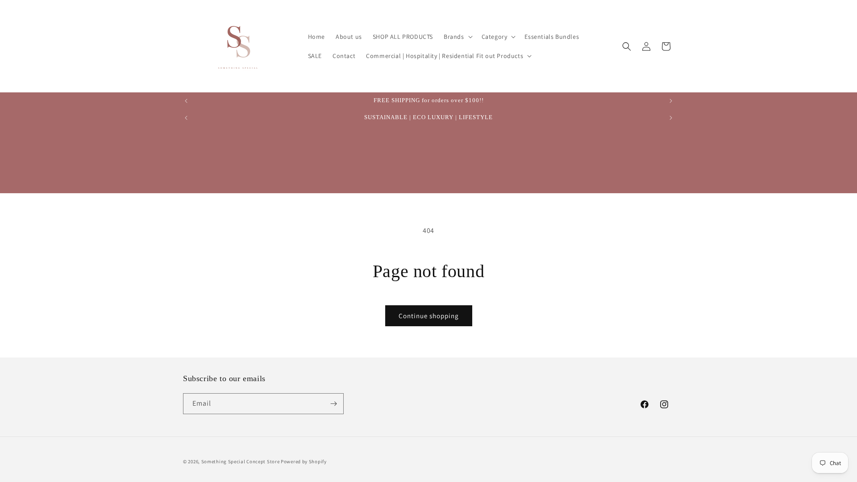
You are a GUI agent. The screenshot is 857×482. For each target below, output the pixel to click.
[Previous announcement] (186, 100)
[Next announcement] (671, 100)
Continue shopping (429, 316)
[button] (457, 36)
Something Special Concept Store (240, 461)
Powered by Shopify (304, 461)
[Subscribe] (333, 403)
